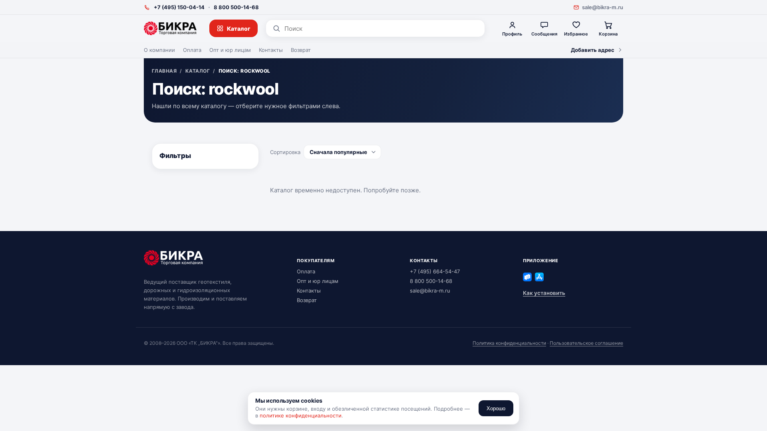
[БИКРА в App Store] (539, 277)
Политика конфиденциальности (509, 343)
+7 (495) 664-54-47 (435, 271)
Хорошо (496, 408)
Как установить (544, 293)
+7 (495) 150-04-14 (179, 7)
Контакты (271, 50)
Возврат (301, 50)
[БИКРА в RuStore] (527, 277)
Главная (164, 71)
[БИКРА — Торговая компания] (170, 28)
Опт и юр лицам (230, 50)
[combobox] (381, 28)
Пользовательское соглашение (586, 343)
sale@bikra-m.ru (602, 7)
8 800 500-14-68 (236, 7)
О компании (159, 50)
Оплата (192, 50)
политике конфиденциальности (301, 415)
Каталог (238, 28)
